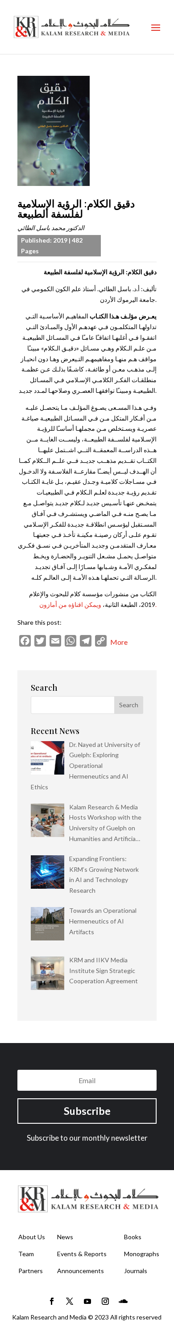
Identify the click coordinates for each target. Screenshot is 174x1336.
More (119, 642)
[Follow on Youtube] (87, 1301)
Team (26, 1254)
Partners (30, 1270)
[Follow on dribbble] (123, 1301)
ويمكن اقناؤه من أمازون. (98, 604)
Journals (135, 1270)
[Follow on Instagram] (105, 1301)
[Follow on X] (69, 1301)
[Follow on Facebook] (52, 1301)
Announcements (80, 1270)
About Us (31, 1237)
